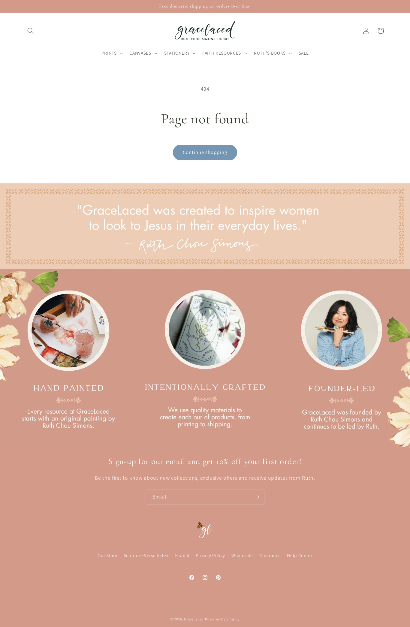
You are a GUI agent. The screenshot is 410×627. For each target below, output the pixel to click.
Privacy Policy (210, 555)
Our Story (107, 555)
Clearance (270, 555)
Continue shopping (205, 152)
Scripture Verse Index (146, 555)
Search (182, 555)
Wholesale (242, 555)
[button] (30, 30)
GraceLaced (194, 619)
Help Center (299, 555)
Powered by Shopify (222, 619)
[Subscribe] (257, 497)
